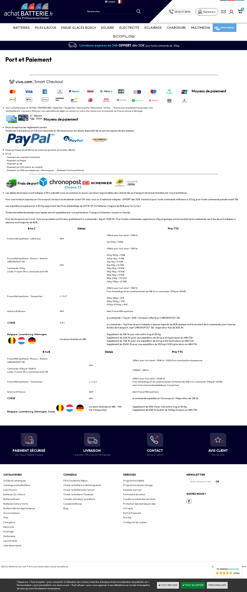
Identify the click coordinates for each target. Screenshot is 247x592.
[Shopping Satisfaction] (228, 569)
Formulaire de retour (134, 494)
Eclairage (153, 28)
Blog (65, 508)
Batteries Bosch (11, 499)
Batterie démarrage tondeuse (19, 508)
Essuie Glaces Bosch (78, 28)
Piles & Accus (45, 28)
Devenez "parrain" (132, 489)
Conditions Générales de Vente (139, 499)
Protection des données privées (139, 503)
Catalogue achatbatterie (16, 485)
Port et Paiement (132, 513)
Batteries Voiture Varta (15, 503)
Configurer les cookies (134, 522)
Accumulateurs (11, 513)
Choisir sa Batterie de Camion (79, 489)
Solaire (107, 28)
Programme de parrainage (138, 485)
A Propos (128, 508)
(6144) (236, 573)
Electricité (129, 28)
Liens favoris (10, 489)
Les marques (10, 540)
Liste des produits (12, 545)
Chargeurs (176, 28)
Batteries (21, 28)
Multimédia (9, 536)
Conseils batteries (72, 503)
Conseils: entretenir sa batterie (79, 499)
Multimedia (200, 28)
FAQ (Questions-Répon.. (76, 480)
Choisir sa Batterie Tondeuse (78, 494)
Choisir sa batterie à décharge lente (82, 485)
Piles (5, 517)
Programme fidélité (133, 480)
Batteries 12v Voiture (14, 494)
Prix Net (127, 517)
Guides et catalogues (14, 480)
